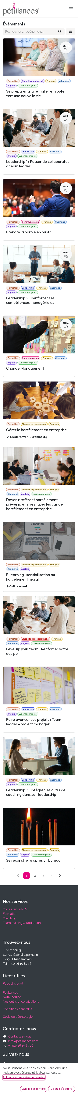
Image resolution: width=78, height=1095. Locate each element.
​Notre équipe (12, 997)
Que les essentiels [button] (34, 1089)
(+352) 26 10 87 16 (20, 1045)
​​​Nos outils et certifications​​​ (21, 1001)
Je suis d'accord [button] (61, 1089)
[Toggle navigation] (71, 8)
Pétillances (10, 992)
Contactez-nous (19, 1036)
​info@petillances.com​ (23, 1041)
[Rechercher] (60, 31)
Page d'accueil (13, 983)
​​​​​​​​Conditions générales (17, 1009)
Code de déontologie (18, 1016)
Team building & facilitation (22, 923)
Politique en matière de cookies (24, 1077)
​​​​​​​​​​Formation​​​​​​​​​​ (10, 914)
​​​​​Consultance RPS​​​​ (15, 909)
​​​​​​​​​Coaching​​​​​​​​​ (9, 918)
